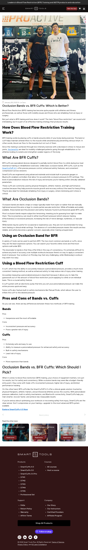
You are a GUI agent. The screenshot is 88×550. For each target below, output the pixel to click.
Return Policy (26, 509)
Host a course (53, 470)
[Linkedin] (25, 537)
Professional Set (28, 495)
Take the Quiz (72, 8)
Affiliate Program (54, 516)
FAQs (23, 505)
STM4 (23, 488)
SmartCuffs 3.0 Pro (29, 474)
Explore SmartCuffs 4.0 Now (15, 409)
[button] (79, 8)
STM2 (23, 481)
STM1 (23, 477)
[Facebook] (35, 537)
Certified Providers (55, 512)
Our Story (51, 505)
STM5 (23, 491)
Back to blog (44, 415)
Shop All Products (44, 523)
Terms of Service (58, 542)
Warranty (24, 512)
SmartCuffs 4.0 (27, 467)
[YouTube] (30, 537)
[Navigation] (3, 8)
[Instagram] (19, 537)
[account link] (84, 8)
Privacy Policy (23, 545)
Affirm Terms (26, 516)
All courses (52, 467)
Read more (10, 437)
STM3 (23, 484)
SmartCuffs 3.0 (27, 470)
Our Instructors (53, 509)
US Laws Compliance (39, 545)
